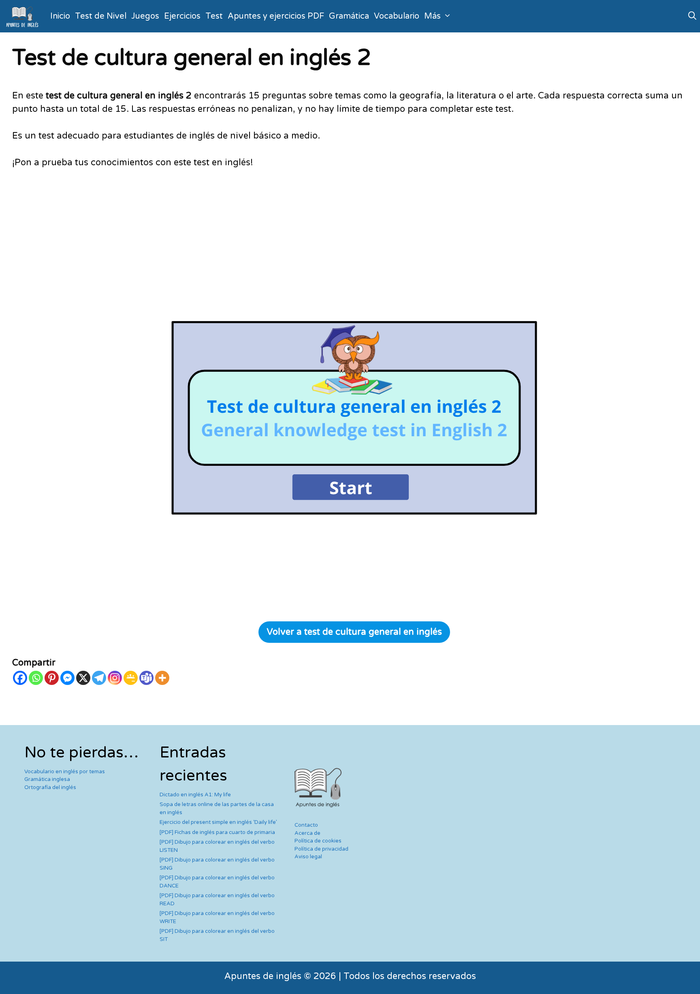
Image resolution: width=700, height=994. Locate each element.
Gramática (349, 16)
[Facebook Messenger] (67, 678)
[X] (83, 678)
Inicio (60, 16)
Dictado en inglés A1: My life (195, 794)
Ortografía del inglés (50, 787)
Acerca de (307, 833)
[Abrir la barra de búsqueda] (692, 16)
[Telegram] (99, 678)
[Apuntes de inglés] (24, 16)
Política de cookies (318, 841)
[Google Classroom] (131, 678)
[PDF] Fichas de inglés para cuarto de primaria (217, 832)
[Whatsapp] (36, 678)
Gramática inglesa (47, 779)
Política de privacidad (321, 849)
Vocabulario (396, 16)
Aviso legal (308, 856)
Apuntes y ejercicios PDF (276, 16)
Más (432, 16)
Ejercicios (182, 16)
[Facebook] (20, 678)
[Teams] (146, 678)
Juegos (145, 16)
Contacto (306, 825)
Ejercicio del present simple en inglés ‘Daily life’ (218, 822)
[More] (162, 678)
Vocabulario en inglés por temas (64, 771)
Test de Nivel (100, 16)
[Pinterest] (52, 678)
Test (214, 16)
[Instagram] (115, 678)
